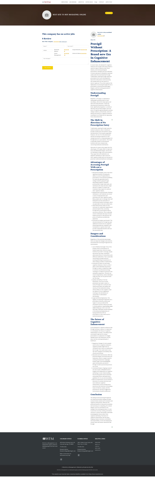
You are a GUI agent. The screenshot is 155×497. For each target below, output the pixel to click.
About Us (81, 2)
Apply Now (109, 2)
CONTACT (97, 446)
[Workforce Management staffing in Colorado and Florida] (46, 2)
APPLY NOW (97, 448)
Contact (101, 2)
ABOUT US (97, 444)
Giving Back (89, 2)
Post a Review (48, 67)
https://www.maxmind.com (96, 474)
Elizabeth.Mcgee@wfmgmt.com (68, 451)
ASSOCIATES (97, 450)
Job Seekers (73, 2)
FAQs (95, 2)
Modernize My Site (88, 467)
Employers (64, 2)
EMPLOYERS (97, 442)
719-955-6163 (63, 446)
